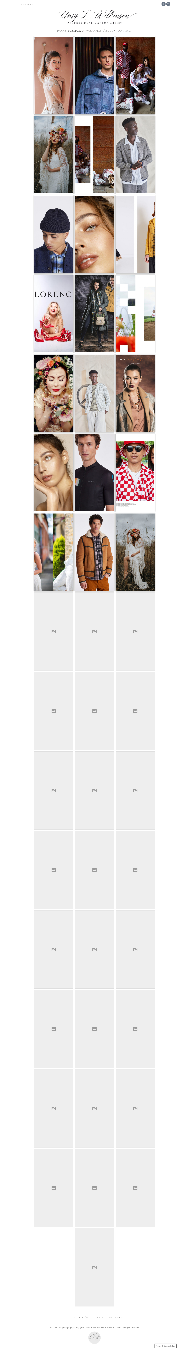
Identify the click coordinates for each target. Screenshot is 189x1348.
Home (61, 30)
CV (68, 1317)
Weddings (93, 30)
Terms (108, 1317)
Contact (125, 30)
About (108, 30)
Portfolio (76, 30)
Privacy (118, 1317)
